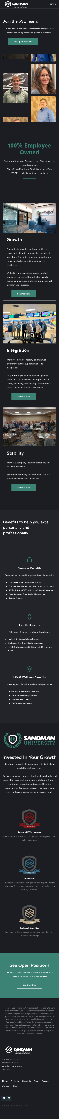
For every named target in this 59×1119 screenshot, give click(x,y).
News (15, 1086)
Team (36, 1081)
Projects (15, 1081)
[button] (53, 4)
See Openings (29, 985)
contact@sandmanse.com (12, 1066)
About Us (26, 1081)
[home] (16, 4)
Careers (45, 1081)
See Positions (23, 293)
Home (5, 1081)
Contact (6, 1086)
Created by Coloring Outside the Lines (14, 1105)
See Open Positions (23, 41)
